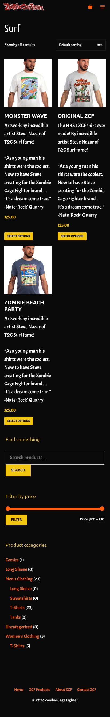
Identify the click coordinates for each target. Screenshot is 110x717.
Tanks (15, 617)
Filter (16, 519)
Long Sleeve (16, 569)
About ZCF (63, 689)
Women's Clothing (22, 636)
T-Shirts (17, 607)
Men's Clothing (19, 579)
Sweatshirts (21, 598)
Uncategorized (19, 627)
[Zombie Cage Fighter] (23, 6)
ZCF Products (39, 689)
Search (18, 470)
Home (19, 689)
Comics (12, 560)
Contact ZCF (86, 689)
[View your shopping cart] (90, 6)
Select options (18, 236)
